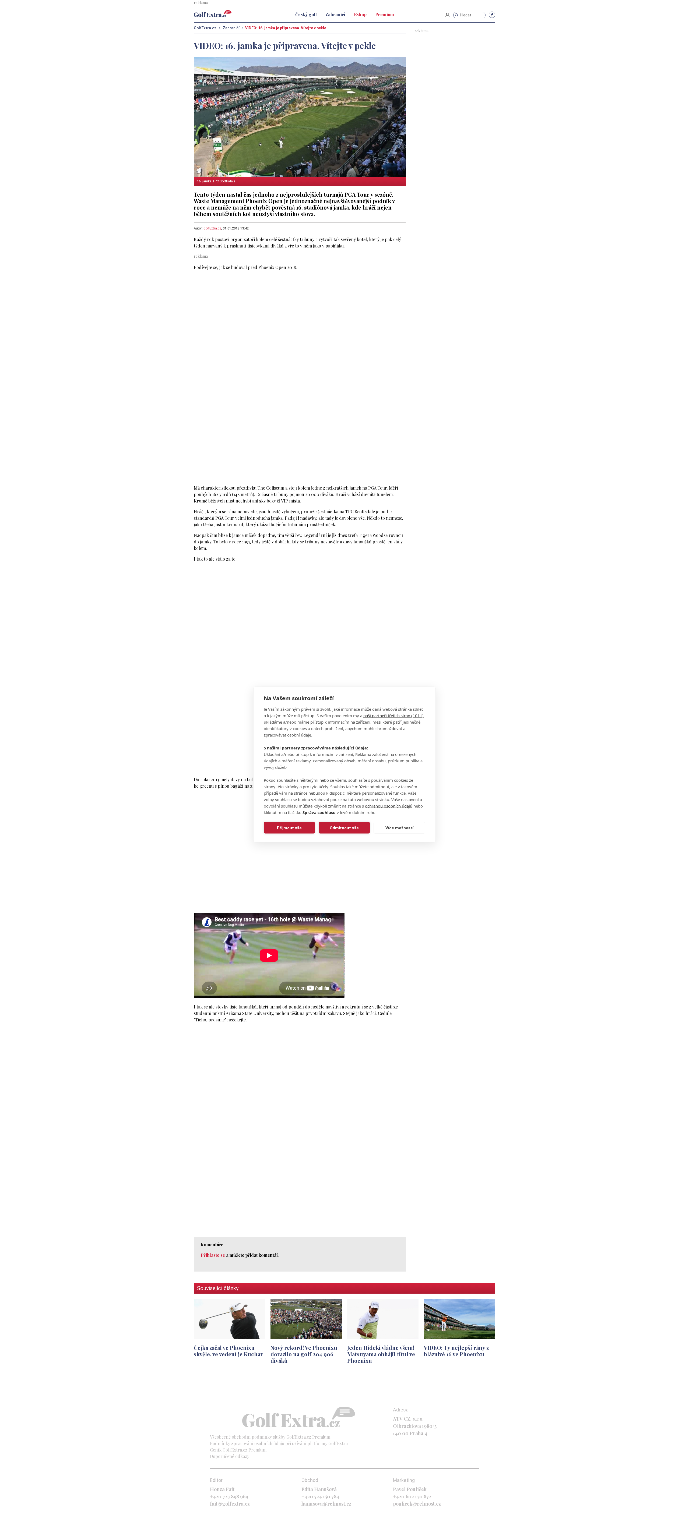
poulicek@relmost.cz (417, 1503)
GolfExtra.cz (212, 228)
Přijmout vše (289, 827)
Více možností (399, 827)
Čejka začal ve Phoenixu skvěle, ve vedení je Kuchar (228, 1351)
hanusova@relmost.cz (326, 1503)
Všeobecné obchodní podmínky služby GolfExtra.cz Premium (270, 1437)
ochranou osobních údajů (388, 806)
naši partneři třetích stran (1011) (393, 715)
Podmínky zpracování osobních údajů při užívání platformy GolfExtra (279, 1443)
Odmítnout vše (344, 827)
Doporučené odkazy (229, 1456)
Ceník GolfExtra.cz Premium (238, 1450)
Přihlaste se (213, 1255)
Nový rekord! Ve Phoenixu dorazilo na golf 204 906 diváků (303, 1354)
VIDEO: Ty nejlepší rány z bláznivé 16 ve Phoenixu (456, 1351)
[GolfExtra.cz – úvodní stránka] (212, 13)
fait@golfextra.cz (230, 1503)
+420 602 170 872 (412, 1496)
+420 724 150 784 (320, 1496)
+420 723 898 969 (229, 1496)
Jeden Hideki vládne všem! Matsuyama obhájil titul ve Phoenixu (381, 1354)
